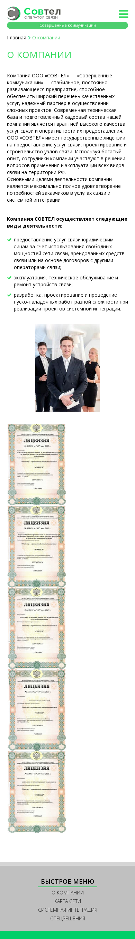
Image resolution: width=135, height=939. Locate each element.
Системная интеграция (67, 910)
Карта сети (67, 901)
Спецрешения (67, 918)
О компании (68, 892)
